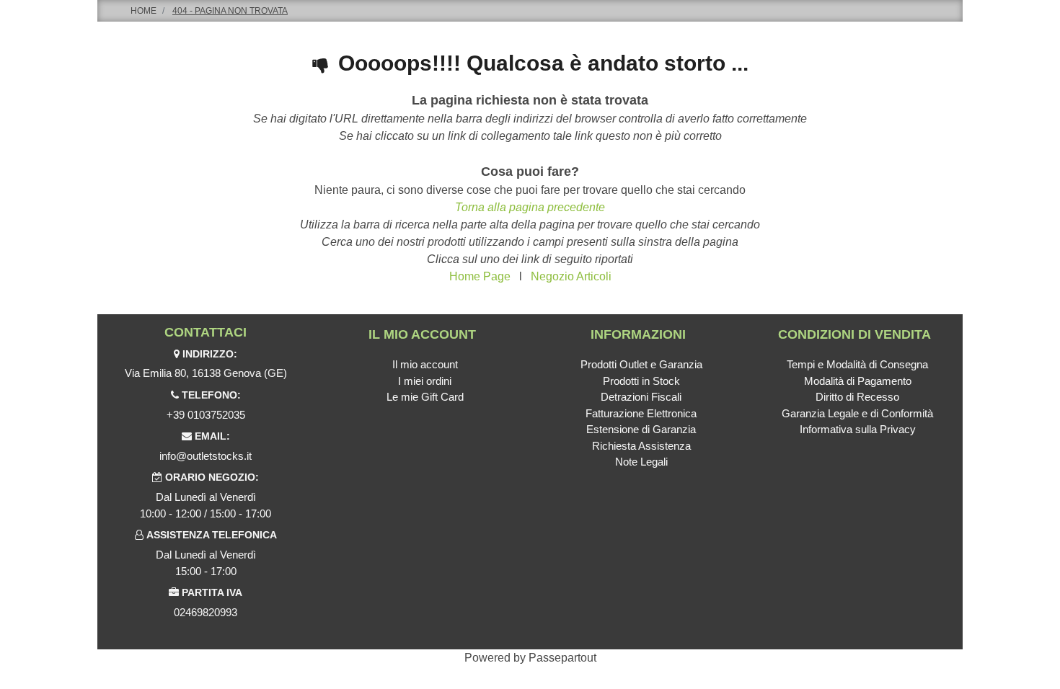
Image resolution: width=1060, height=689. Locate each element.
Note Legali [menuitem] (641, 461)
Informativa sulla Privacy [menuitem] (858, 429)
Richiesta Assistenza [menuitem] (641, 446)
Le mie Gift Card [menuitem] (425, 397)
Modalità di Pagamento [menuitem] (857, 381)
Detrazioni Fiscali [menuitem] (641, 397)
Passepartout (562, 658)
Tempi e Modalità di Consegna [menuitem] (857, 364)
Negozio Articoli (571, 276)
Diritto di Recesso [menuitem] (857, 397)
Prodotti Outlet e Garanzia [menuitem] (641, 364)
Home (143, 11)
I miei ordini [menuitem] (424, 381)
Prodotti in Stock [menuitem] (641, 381)
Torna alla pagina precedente (530, 207)
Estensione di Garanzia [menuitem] (641, 429)
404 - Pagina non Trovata (230, 11)
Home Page (480, 276)
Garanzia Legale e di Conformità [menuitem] (857, 413)
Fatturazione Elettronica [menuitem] (641, 413)
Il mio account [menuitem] (425, 364)
